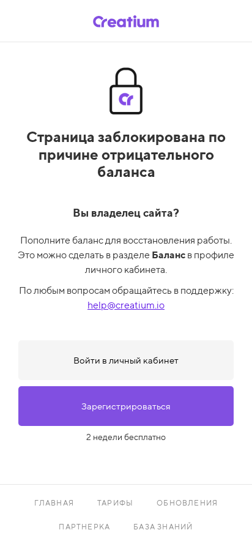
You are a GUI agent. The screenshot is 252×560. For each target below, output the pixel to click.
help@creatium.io (126, 305)
